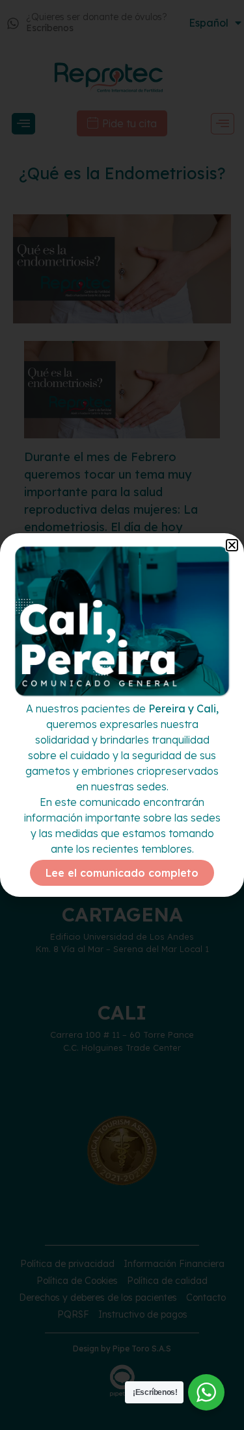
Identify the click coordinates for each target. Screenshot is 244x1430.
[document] (122, 715)
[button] (232, 545)
